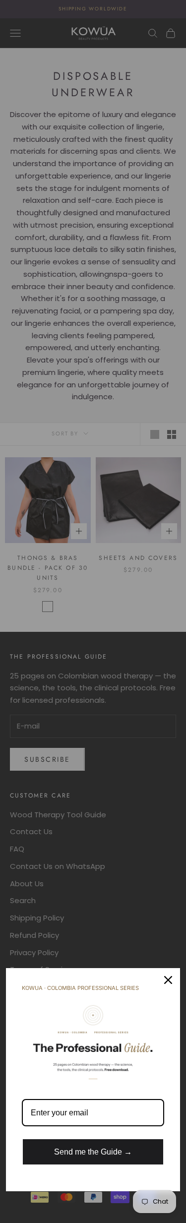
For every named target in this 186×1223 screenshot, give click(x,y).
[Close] (168, 980)
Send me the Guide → (93, 1152)
